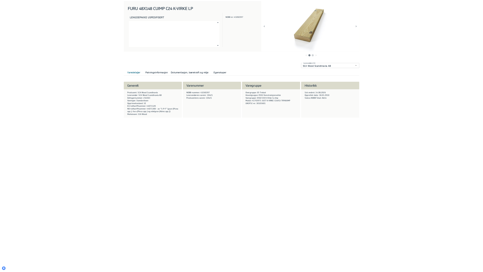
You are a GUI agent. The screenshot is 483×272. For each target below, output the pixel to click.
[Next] (356, 26)
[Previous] (264, 26)
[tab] (134, 73)
